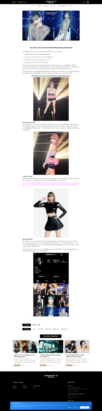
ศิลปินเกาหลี (56, 329)
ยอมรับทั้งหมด (84, 407)
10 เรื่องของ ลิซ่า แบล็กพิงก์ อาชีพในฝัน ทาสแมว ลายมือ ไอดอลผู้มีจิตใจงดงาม (39, 57)
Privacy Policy (71, 400)
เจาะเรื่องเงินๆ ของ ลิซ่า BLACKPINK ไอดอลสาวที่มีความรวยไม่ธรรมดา (37, 54)
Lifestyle (53, 6)
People (32, 6)
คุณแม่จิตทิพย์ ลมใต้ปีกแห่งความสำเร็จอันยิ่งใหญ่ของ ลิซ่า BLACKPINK (37, 59)
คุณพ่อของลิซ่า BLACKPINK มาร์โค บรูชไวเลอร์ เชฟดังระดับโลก (36, 62)
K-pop (33, 329)
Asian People (28, 42)
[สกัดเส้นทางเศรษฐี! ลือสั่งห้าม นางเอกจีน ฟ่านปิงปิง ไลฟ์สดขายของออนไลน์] (77, 346)
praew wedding (62, 6)
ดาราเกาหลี (40, 329)
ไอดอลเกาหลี (64, 329)
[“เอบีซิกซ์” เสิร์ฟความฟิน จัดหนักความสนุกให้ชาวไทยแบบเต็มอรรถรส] (51, 346)
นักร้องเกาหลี (48, 329)
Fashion (39, 6)
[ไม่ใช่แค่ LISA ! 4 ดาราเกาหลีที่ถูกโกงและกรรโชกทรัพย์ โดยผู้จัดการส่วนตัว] (25, 346)
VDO (70, 6)
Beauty (46, 6)
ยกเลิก (75, 407)
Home (23, 42)
